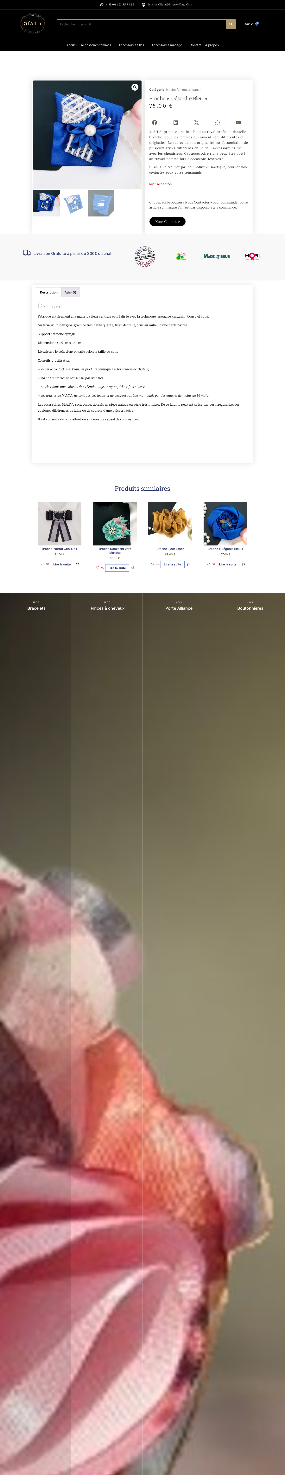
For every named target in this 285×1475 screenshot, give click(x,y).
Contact (195, 45)
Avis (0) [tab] (70, 292)
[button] (134, 87)
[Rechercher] (231, 24)
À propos (212, 45)
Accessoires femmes (96, 45)
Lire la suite (62, 564)
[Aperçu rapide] (47, 564)
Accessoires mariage (167, 45)
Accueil (71, 45)
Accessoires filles (131, 45)
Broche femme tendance (183, 90)
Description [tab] (49, 292)
